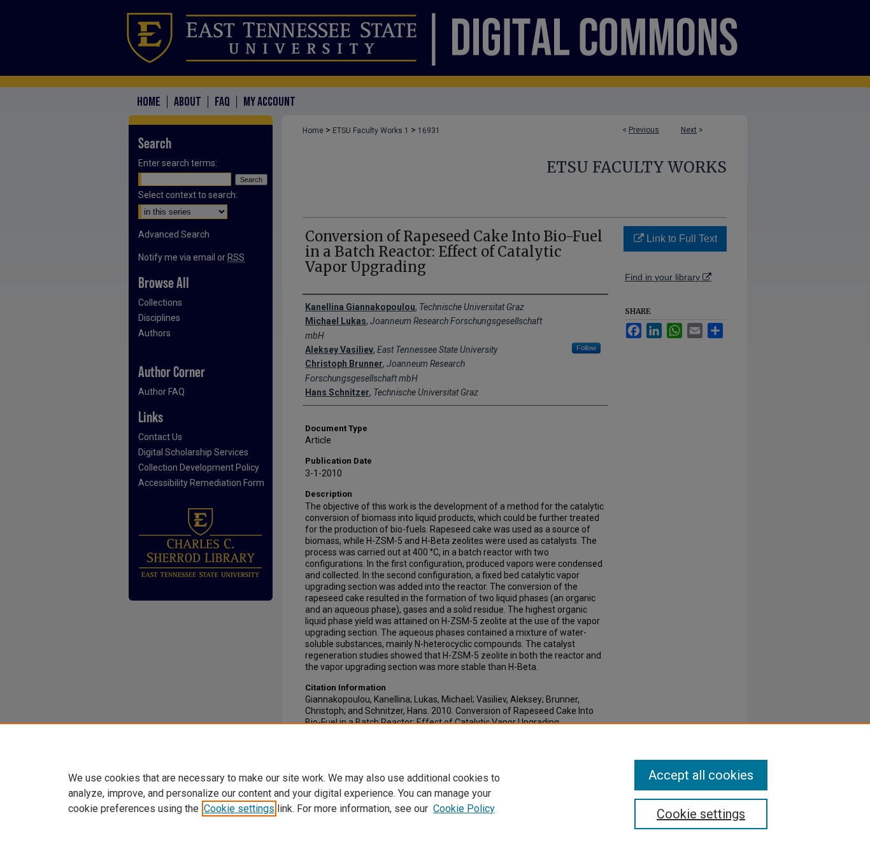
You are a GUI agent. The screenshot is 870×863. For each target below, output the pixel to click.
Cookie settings (239, 808)
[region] (435, 793)
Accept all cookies (700, 775)
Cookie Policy (464, 808)
